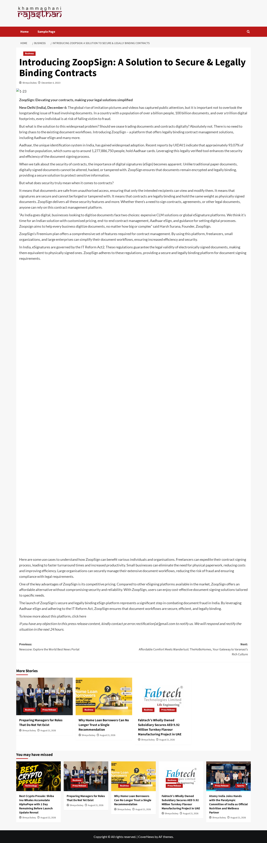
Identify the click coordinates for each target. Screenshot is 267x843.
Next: (193, 649)
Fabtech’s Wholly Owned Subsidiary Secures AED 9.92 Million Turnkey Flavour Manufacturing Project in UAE (159, 727)
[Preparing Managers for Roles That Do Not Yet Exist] (44, 696)
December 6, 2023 (50, 82)
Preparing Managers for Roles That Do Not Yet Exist (41, 722)
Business (29, 53)
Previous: (49, 647)
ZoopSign (118, 132)
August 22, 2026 (48, 817)
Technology (31, 785)
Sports (240, 785)
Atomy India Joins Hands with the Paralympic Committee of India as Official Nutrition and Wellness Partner (228, 804)
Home (24, 32)
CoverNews (146, 836)
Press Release (49, 709)
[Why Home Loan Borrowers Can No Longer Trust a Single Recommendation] (104, 696)
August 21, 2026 (48, 730)
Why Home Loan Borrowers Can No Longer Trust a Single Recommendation (104, 725)
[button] (248, 31)
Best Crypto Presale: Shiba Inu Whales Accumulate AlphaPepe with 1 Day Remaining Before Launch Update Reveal (36, 804)
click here (79, 616)
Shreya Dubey (29, 82)
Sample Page (46, 32)
